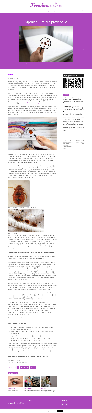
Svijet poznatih (57, 11)
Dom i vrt (67, 11)
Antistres (76, 11)
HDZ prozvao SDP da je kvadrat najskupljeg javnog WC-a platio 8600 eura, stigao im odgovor (73, 121)
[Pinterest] (24, 367)
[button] (82, 11)
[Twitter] (21, 367)
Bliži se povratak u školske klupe (32, 390)
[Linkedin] (31, 367)
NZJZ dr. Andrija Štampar (32, 103)
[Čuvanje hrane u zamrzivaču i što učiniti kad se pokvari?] (49, 381)
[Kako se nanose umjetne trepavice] (15, 381)
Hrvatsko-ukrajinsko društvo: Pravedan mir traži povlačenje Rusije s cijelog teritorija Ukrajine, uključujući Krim (73, 108)
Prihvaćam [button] (60, 411)
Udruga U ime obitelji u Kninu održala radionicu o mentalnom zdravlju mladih (68, 145)
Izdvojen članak (11, 388)
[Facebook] (18, 367)
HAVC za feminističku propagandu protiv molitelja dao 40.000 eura (72, 98)
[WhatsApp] (27, 367)
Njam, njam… (47, 11)
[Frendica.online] (46, 4)
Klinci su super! (20, 11)
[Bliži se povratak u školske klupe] (32, 381)
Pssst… (39, 11)
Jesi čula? (11, 11)
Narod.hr (65, 95)
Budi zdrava (30, 11)
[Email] (34, 367)
